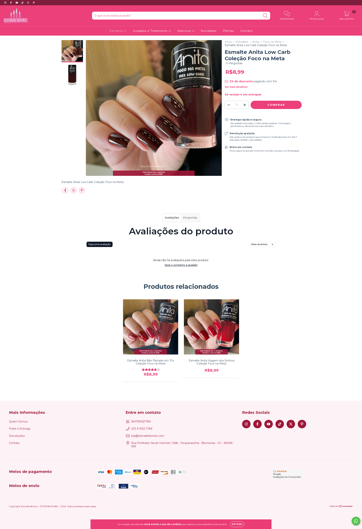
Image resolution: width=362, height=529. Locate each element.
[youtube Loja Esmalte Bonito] (17, 2)
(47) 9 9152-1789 (141, 428)
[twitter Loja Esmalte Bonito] (28, 2)
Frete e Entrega (19, 428)
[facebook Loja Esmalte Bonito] (11, 2)
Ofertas (228, 31)
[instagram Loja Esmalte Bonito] (5, 2)
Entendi (237, 524)
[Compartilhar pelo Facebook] (65, 192)
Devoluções (17, 436)
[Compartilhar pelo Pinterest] (82, 192)
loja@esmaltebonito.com (147, 436)
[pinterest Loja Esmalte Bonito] (33, 2)
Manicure (184, 31)
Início (228, 41)
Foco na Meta (272, 41)
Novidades (208, 31)
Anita (255, 41)
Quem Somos (18, 421)
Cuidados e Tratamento (151, 31)
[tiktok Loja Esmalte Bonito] (23, 2)
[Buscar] (265, 15)
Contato (246, 31)
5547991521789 (141, 421)
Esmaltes (117, 31)
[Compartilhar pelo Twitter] (74, 192)
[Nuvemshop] (341, 506)
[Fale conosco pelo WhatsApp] (356, 521)
